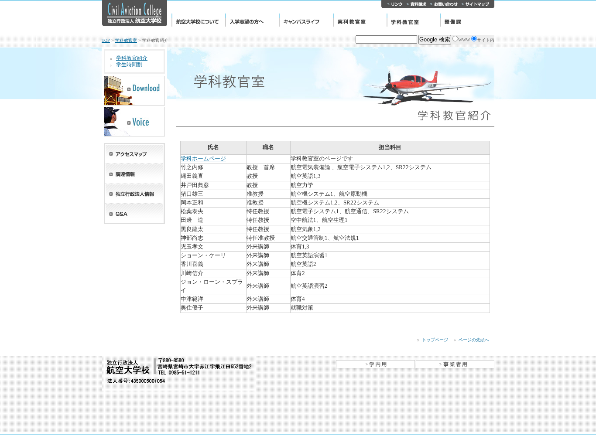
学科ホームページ (203, 159)
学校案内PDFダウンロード (134, 90)
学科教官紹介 (131, 58)
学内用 (375, 364)
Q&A (134, 214)
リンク (393, 4)
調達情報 (134, 174)
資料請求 (416, 4)
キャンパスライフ (306, 20)
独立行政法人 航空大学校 (134, 13)
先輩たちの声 (134, 121)
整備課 (467, 20)
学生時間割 (129, 64)
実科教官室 (360, 20)
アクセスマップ (134, 153)
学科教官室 (413, 20)
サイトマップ (476, 4)
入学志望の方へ (252, 20)
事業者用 (454, 364)
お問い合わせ (443, 4)
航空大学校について (198, 20)
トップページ (435, 339)
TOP (106, 40)
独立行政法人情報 (134, 194)
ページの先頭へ (474, 339)
